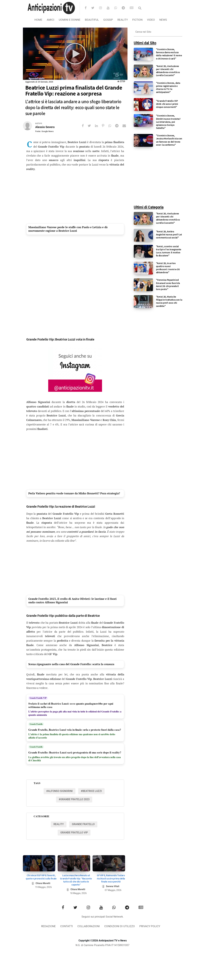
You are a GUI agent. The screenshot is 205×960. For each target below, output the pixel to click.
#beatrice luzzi (91, 791)
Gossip (108, 20)
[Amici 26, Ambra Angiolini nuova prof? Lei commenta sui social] (143, 235)
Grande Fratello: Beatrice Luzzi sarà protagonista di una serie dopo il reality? (74, 752)
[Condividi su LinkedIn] (98, 125)
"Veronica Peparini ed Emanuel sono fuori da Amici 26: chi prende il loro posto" (168, 284)
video (151, 20)
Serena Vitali (112, 886)
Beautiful (92, 20)
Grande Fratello (36, 724)
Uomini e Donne (69, 20)
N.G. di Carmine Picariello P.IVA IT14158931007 (102, 945)
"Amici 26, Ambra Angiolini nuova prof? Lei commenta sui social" (169, 234)
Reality (122, 20)
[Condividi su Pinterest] (105, 125)
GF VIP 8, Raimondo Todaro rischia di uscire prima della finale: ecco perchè (111, 878)
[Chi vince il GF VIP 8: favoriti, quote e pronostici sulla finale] (39, 863)
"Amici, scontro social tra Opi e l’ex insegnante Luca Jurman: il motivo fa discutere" (168, 251)
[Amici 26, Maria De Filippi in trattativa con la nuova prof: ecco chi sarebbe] (143, 301)
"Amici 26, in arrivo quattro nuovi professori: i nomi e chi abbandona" (168, 268)
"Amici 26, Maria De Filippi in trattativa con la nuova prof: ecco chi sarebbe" (169, 301)
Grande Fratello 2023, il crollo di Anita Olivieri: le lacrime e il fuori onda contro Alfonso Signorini (72, 600)
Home (38, 20)
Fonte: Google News (44, 131)
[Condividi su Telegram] (119, 125)
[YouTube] (110, 8)
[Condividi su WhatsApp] (111, 125)
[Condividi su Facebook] (85, 125)
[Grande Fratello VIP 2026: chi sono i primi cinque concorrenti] (143, 104)
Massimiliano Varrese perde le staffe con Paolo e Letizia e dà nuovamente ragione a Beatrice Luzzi (68, 229)
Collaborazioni (88, 926)
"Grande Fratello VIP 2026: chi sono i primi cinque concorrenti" (167, 104)
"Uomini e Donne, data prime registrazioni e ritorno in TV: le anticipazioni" (168, 87)
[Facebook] (88, 8)
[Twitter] (94, 8)
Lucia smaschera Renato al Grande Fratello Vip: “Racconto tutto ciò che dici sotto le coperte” (76, 880)
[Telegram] (125, 8)
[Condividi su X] (91, 125)
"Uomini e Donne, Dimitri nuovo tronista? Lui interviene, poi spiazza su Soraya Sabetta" (168, 122)
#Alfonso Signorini (59, 791)
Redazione (48, 926)
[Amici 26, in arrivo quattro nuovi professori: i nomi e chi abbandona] (143, 268)
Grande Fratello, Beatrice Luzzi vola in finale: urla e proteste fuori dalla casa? (74, 729)
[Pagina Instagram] (75, 369)
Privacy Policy (149, 926)
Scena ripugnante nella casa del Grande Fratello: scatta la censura (71, 664)
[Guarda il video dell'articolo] (75, 54)
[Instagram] (102, 8)
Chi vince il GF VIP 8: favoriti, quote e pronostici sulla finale (41, 877)
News (163, 20)
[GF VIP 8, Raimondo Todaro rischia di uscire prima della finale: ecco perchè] (109, 863)
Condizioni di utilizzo (119, 926)
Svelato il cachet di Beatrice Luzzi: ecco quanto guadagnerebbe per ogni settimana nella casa (70, 705)
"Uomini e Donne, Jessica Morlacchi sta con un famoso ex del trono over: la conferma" (169, 140)
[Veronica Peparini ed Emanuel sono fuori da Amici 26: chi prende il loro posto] (143, 285)
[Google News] (134, 8)
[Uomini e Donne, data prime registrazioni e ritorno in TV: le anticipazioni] (143, 88)
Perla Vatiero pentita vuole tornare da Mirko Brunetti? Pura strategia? (74, 493)
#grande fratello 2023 (74, 799)
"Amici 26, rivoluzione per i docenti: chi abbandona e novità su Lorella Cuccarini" (168, 70)
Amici (50, 20)
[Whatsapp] (117, 8)
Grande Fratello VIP (38, 698)
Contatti (66, 926)
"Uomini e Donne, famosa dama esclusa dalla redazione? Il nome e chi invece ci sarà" (169, 54)
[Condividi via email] (126, 125)
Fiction (137, 20)
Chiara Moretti (43, 883)
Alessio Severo (45, 127)
